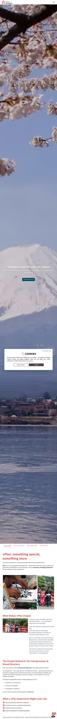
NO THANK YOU (46, 351)
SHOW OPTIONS (21, 364)
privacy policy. (29, 360)
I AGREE (36, 364)
